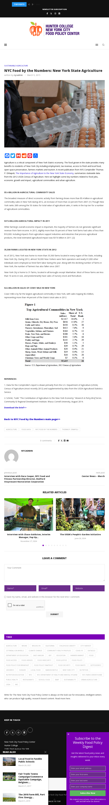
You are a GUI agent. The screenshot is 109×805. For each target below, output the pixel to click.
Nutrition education (15, 675)
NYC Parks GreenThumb (92, 675)
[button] (29, 4)
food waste (80, 665)
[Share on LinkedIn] (64, 440)
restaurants (28, 680)
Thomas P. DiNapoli (70, 429)
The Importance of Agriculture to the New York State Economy (45, 173)
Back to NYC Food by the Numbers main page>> (32, 419)
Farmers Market (77, 655)
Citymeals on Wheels (15, 650)
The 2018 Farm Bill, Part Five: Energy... (31, 796)
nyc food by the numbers (46, 429)
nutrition (84, 670)
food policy (77, 660)
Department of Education (17, 655)
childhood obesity (67, 646)
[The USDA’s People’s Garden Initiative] (80, 514)
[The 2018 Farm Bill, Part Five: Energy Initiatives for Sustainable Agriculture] (9, 797)
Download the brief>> (15, 407)
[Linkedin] (59, 13)
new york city (69, 670)
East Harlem (38, 655)
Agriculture (11, 429)
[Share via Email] (68, 440)
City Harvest (85, 646)
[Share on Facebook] (58, 440)
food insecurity (44, 660)
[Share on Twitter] (62, 440)
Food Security (64, 665)
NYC (30, 675)
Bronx (24, 646)
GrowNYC (10, 670)
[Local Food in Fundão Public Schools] (9, 761)
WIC (16, 684)
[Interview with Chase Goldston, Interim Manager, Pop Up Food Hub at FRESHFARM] (28, 514)
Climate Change (35, 650)
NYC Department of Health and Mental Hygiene (57, 675)
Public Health (12, 680)
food (91, 655)
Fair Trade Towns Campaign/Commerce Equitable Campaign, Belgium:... (30, 778)
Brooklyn (36, 646)
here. (68, 698)
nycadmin (18, 75)
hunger (22, 670)
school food (44, 680)
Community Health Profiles (59, 650)
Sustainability (70, 680)
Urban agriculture (89, 680)
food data (26, 429)
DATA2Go (91, 650)
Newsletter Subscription (54, 9)
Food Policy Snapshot (43, 665)
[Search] (103, 45)
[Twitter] (51, 13)
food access (11, 660)
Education (60, 655)
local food (36, 670)
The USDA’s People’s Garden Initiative (80, 534)
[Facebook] (47, 13)
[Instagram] (55, 13)
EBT (50, 655)
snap (57, 680)
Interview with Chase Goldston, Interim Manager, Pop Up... (28, 536)
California (49, 646)
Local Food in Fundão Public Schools (30, 760)
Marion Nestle (52, 670)
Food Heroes (27, 660)
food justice (61, 660)
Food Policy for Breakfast (17, 665)
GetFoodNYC (95, 665)
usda (8, 684)
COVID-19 (79, 650)
